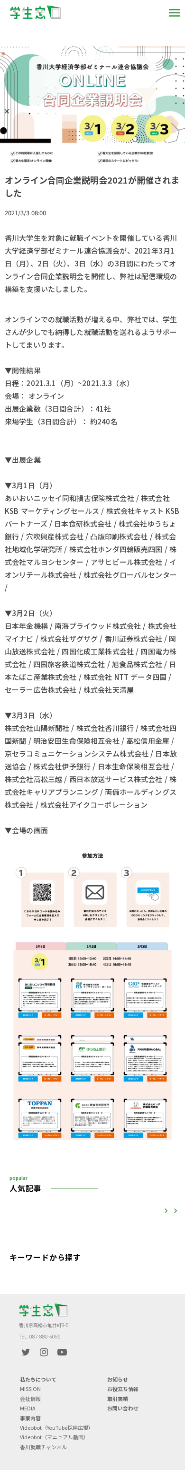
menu (174, 12)
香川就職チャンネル (43, 1447)
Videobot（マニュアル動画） (54, 1437)
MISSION (30, 1388)
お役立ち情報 (123, 1388)
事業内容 (30, 1418)
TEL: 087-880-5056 (40, 1336)
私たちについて (38, 1379)
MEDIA (28, 1408)
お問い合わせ (123, 1408)
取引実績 (117, 1398)
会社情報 (30, 1398)
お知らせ (117, 1379)
